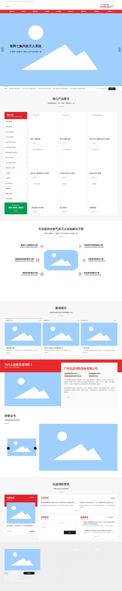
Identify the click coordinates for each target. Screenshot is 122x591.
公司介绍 (109, 1)
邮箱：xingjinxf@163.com (11, 579)
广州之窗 (85, 348)
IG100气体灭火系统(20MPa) (29, 88)
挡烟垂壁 (92, 208)
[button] (119, 50)
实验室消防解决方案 (96, 259)
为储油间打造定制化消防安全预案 (92, 275)
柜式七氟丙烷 (35, 139)
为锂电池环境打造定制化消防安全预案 (94, 247)
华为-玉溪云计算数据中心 (53, 348)
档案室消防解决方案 (30, 273)
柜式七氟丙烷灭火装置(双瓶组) (77, 88)
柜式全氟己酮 (65, 139)
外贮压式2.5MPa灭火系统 (44, 88)
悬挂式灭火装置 (95, 173)
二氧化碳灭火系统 (37, 208)
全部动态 (112, 498)
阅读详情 (8, 352)
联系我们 (113, 1)
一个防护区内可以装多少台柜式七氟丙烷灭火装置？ (97, 530)
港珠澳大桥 (10, 348)
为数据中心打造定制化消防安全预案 (29, 247)
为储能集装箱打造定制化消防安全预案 (24, 261)
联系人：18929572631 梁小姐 (12, 577)
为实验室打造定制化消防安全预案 (96, 261)
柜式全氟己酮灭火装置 (14, 88)
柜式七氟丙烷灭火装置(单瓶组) (60, 88)
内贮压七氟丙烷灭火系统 (39, 173)
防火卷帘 (63, 208)
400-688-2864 (105, 7)
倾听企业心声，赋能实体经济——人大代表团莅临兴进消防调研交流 (58, 503)
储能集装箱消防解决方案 (24, 259)
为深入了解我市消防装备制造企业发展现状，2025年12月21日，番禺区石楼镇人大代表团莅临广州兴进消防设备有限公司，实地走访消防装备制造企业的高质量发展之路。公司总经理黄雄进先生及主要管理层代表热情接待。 (58, 507)
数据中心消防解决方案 (29, 245)
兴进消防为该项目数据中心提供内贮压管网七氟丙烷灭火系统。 (58, 350)
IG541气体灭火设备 (67, 173)
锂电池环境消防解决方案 (93, 245)
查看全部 (110, 517)
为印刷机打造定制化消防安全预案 (29, 275)
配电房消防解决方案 (92, 273)
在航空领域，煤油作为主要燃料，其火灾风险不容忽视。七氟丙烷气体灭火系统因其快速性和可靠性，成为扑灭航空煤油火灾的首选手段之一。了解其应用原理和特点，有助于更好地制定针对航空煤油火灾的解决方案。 (97, 507)
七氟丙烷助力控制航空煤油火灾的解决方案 (92, 502)
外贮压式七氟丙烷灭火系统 (99, 139)
